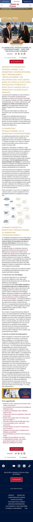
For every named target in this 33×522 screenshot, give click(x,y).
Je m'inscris (16, 479)
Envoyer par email (11, 57)
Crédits (11, 495)
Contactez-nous (16, 499)
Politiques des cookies (16, 502)
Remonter (28, 517)
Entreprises (16, 1)
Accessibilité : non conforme (16, 506)
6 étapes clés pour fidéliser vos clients (14, 437)
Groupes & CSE (27, 1)
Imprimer (24, 57)
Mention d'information (16, 504)
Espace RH (21, 495)
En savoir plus (17, 61)
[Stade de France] (19, 5)
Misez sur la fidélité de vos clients (12, 442)
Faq (26, 508)
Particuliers (5, 1)
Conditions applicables (16, 497)
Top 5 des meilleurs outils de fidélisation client (16, 421)
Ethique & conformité (14, 508)
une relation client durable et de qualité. (19, 98)
